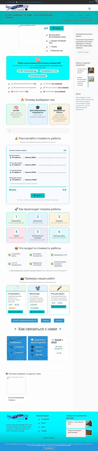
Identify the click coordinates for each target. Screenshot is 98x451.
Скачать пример (16, 312)
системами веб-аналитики (63, 445)
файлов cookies (41, 445)
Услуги (43, 423)
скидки (88, 103)
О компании (45, 419)
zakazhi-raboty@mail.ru (35, 2)
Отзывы (44, 431)
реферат (83, 99)
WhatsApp (39, 355)
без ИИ (88, 105)
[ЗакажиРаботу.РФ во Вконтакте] (92, 2)
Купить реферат (80, 97)
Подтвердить (49, 448)
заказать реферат (84, 101)
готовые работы (81, 103)
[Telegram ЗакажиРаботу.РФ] (90, 2)
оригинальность (80, 105)
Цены (43, 427)
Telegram (39, 351)
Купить (58, 28)
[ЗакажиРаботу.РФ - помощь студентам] (18, 7)
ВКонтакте (39, 347)
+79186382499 (11, 2)
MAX (60, 353)
